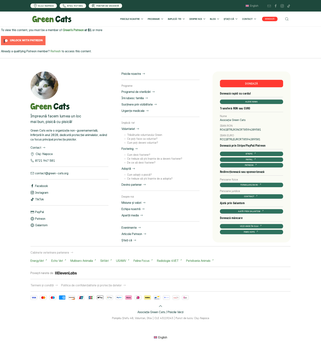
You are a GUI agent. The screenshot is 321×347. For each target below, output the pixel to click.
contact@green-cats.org (51, 173)
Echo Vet (57, 261)
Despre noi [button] (195, 18)
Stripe (249, 154)
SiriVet (104, 261)
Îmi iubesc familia (132, 98)
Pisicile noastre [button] (130, 18)
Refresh (56, 51)
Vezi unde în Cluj (249, 226)
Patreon (40, 218)
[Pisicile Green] (44, 85)
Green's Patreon (73, 30)
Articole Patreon (131, 234)
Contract (249, 196)
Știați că (126, 240)
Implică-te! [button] (174, 18)
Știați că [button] (229, 18)
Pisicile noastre (131, 74)
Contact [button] (247, 18)
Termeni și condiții (42, 285)
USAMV (121, 261)
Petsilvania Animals (198, 261)
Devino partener (131, 184)
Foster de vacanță (107, 6)
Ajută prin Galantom (249, 211)
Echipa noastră (130, 209)
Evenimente (129, 227)
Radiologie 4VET (168, 261)
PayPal (39, 212)
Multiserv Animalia (81, 261)
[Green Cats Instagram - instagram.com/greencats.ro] (282, 5)
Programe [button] (154, 18)
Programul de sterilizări (136, 92)
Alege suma (251, 102)
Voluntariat (128, 129)
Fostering (127, 149)
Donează (270, 19)
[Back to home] (51, 19)
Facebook (41, 186)
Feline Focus (142, 261)
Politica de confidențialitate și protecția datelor (91, 285)
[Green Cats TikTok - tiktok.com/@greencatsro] (289, 5)
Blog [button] (213, 18)
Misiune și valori (131, 202)
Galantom (41, 225)
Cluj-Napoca (46, 6)
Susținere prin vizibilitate (137, 104)
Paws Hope (249, 232)
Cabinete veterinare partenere (49, 252)
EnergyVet (37, 261)
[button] (287, 19)
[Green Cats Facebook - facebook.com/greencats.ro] (276, 5)
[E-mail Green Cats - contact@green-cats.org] (269, 5)
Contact (35, 147)
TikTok (39, 199)
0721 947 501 (75, 6)
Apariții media (130, 215)
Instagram (41, 192)
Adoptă (126, 168)
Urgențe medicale (133, 111)
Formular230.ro (249, 185)
